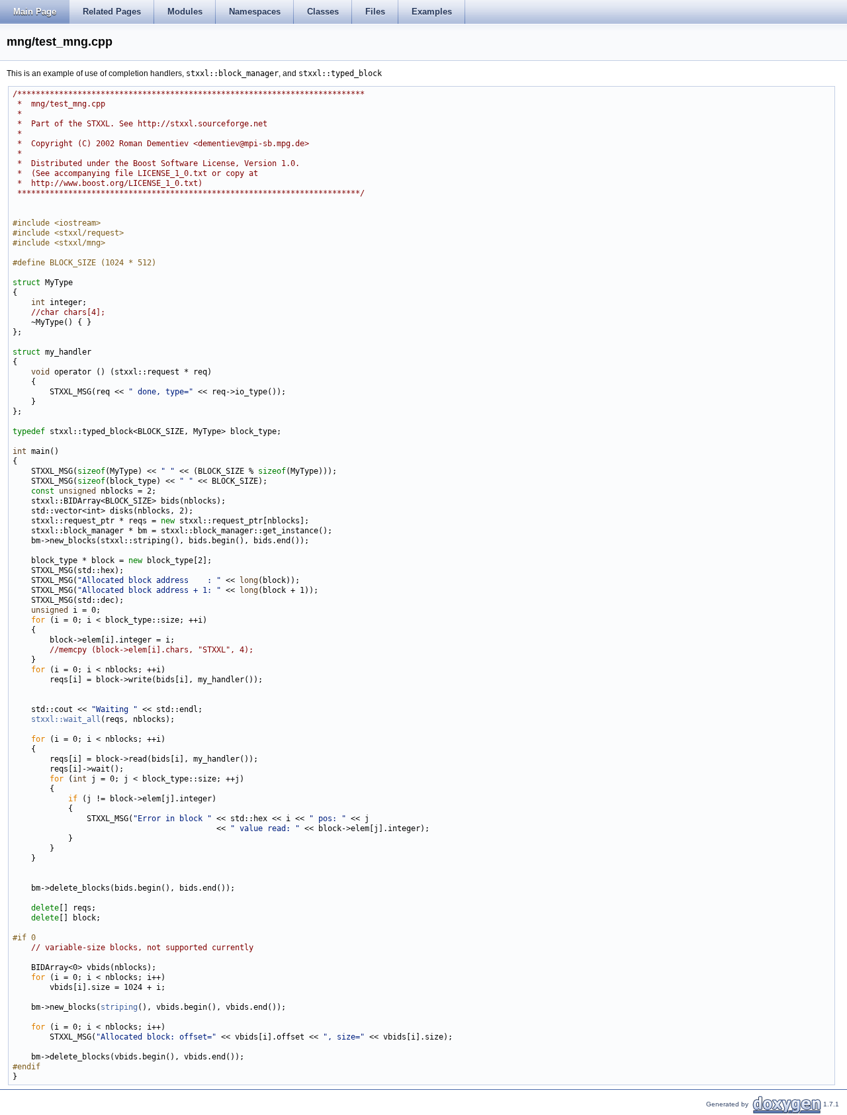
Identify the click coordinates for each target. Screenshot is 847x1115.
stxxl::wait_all (66, 719)
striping (119, 1007)
